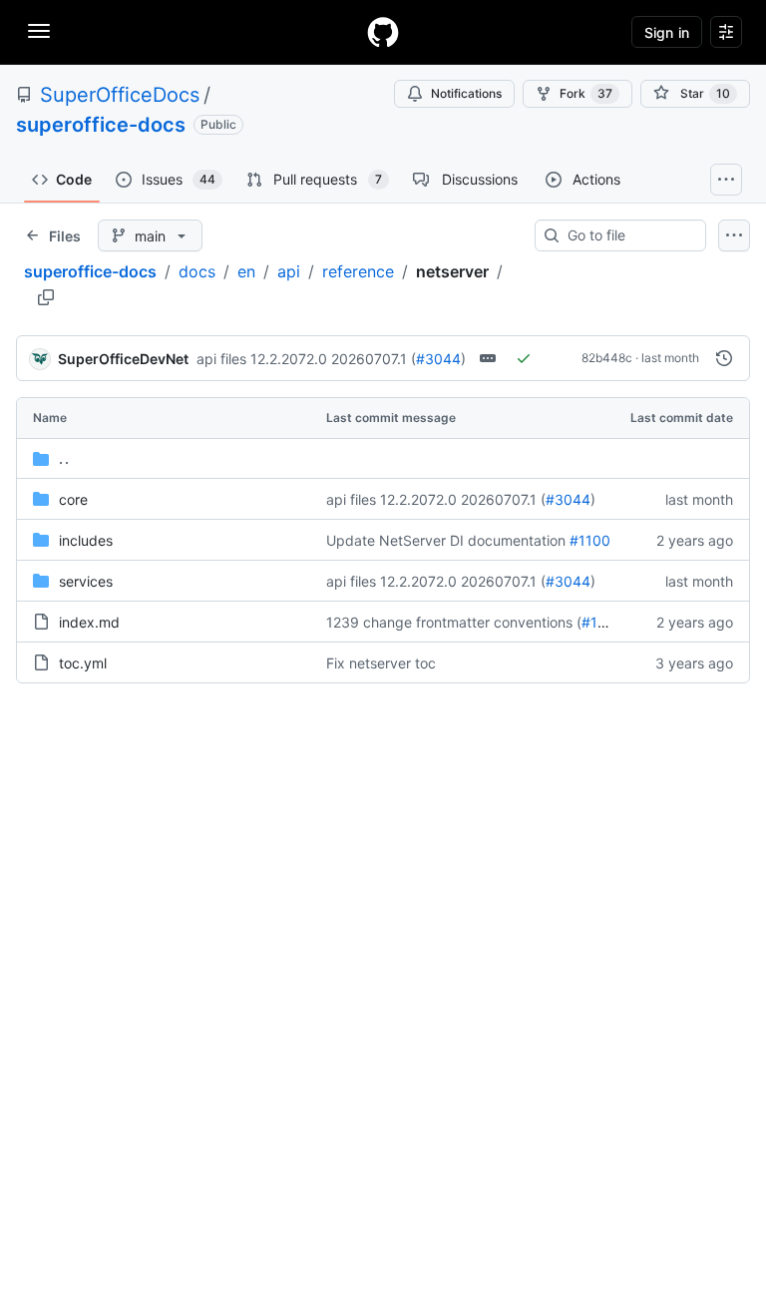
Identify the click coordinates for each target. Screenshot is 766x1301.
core (73, 499)
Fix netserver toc (381, 662)
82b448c (606, 357)
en (246, 271)
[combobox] (628, 235)
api (288, 271)
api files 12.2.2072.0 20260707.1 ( (306, 358)
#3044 (438, 358)
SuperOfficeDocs (119, 95)
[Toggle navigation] (39, 31)
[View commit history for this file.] (724, 358)
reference (358, 271)
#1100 (590, 540)
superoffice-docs (101, 125)
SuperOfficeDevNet (123, 358)
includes (86, 540)
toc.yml (83, 662)
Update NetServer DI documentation (446, 540)
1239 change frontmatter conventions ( (453, 622)
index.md (89, 622)
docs (197, 271)
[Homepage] (383, 32)
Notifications (466, 93)
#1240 (602, 622)
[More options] (734, 235)
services (86, 581)
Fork (586, 93)
